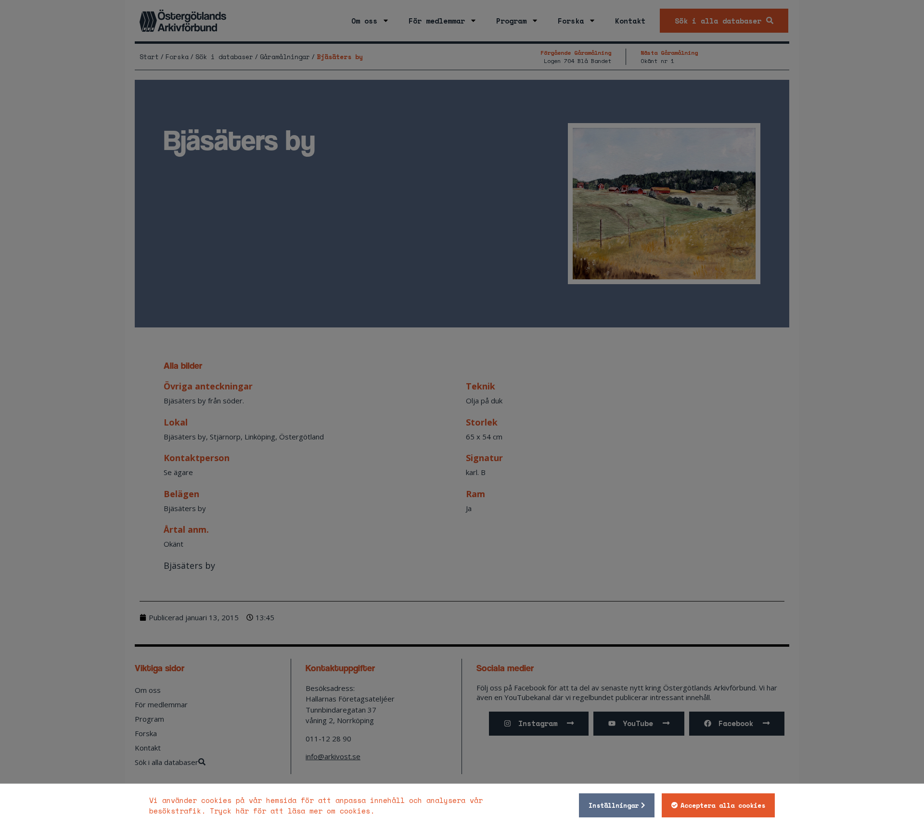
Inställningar (614, 805)
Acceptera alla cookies (722, 805)
